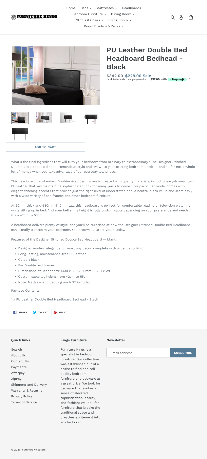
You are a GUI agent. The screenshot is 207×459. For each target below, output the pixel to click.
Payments (18, 367)
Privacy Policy (22, 396)
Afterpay (17, 373)
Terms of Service (24, 402)
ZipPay (16, 379)
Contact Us (20, 361)
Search (16, 349)
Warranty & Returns (26, 390)
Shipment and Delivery (29, 385)
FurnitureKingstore (34, 449)
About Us (18, 355)
